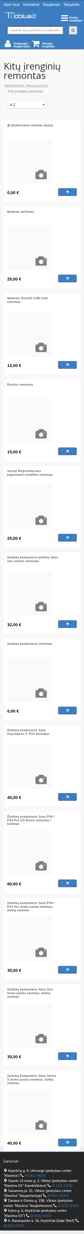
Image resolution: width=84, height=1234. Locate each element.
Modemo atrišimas (20, 211)
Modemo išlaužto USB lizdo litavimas (27, 300)
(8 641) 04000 (35, 1175)
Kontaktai (31, 4)
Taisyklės (71, 4)
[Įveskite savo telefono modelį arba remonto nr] (73, 30)
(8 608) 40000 (40, 1216)
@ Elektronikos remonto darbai (30, 125)
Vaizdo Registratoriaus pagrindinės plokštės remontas (30, 472)
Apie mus (12, 4)
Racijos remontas (20, 384)
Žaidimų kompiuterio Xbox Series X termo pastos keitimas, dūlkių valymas (31, 1079)
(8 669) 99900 (14, 1226)
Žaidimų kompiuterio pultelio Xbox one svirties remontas (32, 559)
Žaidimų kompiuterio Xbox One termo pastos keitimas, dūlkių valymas (30, 993)
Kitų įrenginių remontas (25, 91)
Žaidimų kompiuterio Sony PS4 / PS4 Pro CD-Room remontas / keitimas (31, 820)
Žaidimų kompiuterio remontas (29, 643)
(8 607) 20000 (57, 1196)
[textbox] (35, 30)
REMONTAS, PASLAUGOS (26, 86)
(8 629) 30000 (68, 1206)
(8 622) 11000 (62, 1186)
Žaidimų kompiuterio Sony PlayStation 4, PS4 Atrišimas (28, 732)
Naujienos (51, 4)
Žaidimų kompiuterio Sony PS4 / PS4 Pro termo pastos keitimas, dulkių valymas (31, 906)
